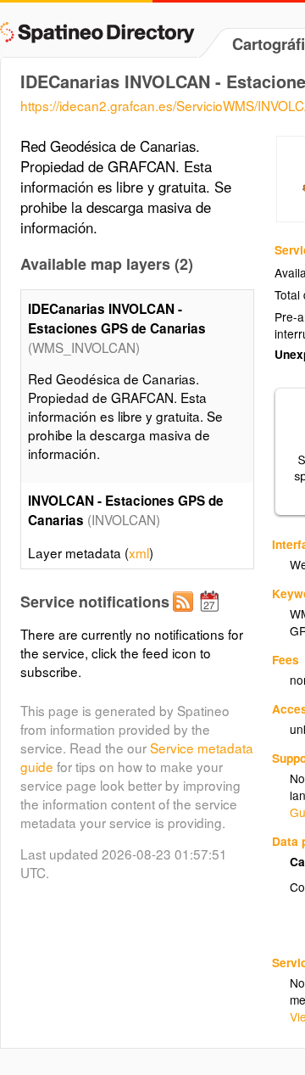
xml (139, 552)
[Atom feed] (185, 615)
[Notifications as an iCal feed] (211, 615)
